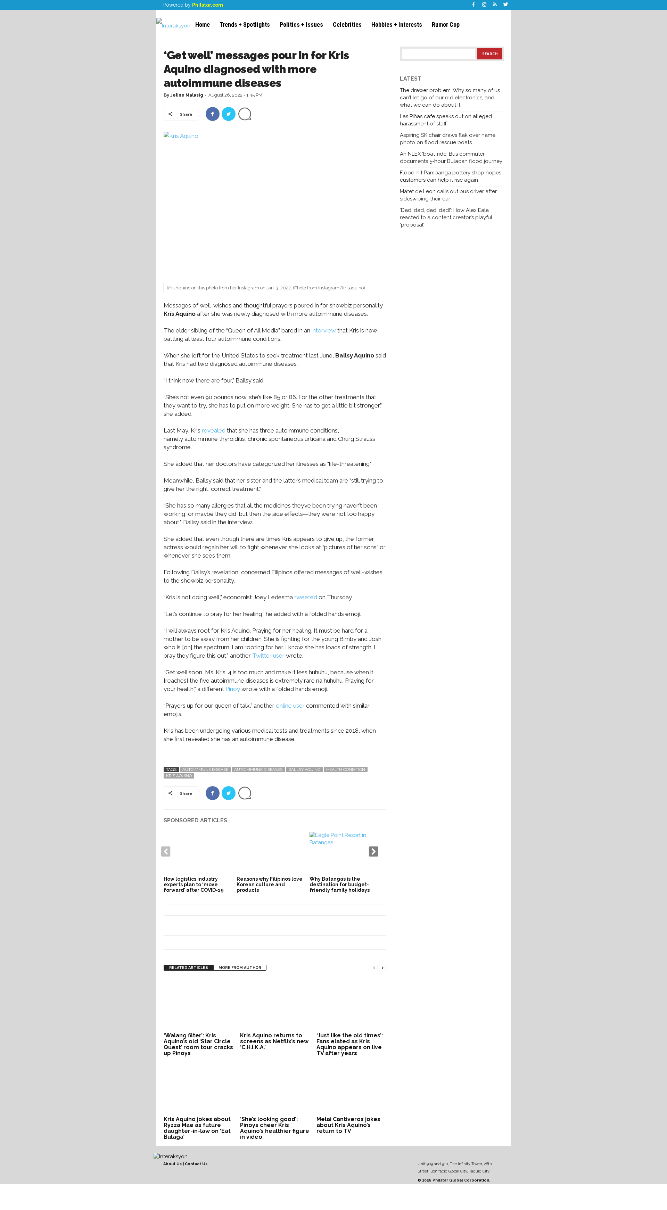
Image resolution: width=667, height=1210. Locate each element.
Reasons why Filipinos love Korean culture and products (270, 884)
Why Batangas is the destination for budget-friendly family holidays (340, 884)
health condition (345, 769)
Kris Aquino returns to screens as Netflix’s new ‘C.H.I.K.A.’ (274, 1041)
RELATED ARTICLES (188, 967)
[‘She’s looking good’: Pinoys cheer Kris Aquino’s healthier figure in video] (275, 1088)
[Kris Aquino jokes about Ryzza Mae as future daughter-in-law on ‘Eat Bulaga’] (198, 1088)
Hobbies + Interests (396, 24)
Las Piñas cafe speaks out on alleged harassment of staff (446, 120)
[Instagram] (484, 5)
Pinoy (232, 688)
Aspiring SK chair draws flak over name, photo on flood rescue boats (448, 139)
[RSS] (495, 5)
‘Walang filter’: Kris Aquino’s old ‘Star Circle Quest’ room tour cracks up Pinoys (198, 1044)
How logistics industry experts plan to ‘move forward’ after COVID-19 (194, 884)
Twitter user (268, 655)
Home (202, 24)
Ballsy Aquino (304, 769)
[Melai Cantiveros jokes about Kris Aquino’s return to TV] (351, 1088)
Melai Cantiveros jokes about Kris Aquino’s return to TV (348, 1125)
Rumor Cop (446, 24)
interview (323, 330)
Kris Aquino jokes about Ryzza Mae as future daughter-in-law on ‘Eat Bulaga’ (197, 1128)
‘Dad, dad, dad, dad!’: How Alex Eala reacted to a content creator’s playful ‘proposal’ (446, 217)
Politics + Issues (301, 24)
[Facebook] (473, 5)
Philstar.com (207, 5)
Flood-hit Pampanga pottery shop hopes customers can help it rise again (450, 176)
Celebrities (347, 24)
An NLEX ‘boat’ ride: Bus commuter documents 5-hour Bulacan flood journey (451, 157)
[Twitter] (506, 5)
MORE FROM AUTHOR (240, 967)
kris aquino (179, 775)
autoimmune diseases (258, 769)
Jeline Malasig (186, 95)
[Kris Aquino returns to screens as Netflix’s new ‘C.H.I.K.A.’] (275, 1004)
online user (290, 705)
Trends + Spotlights (245, 24)
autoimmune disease (205, 769)
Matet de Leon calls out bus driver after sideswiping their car (448, 195)
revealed (212, 430)
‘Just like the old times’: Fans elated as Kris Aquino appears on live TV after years (349, 1044)
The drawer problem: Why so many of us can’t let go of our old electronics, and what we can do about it (450, 97)
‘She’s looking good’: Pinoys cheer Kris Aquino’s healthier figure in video (274, 1128)
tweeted (305, 597)
